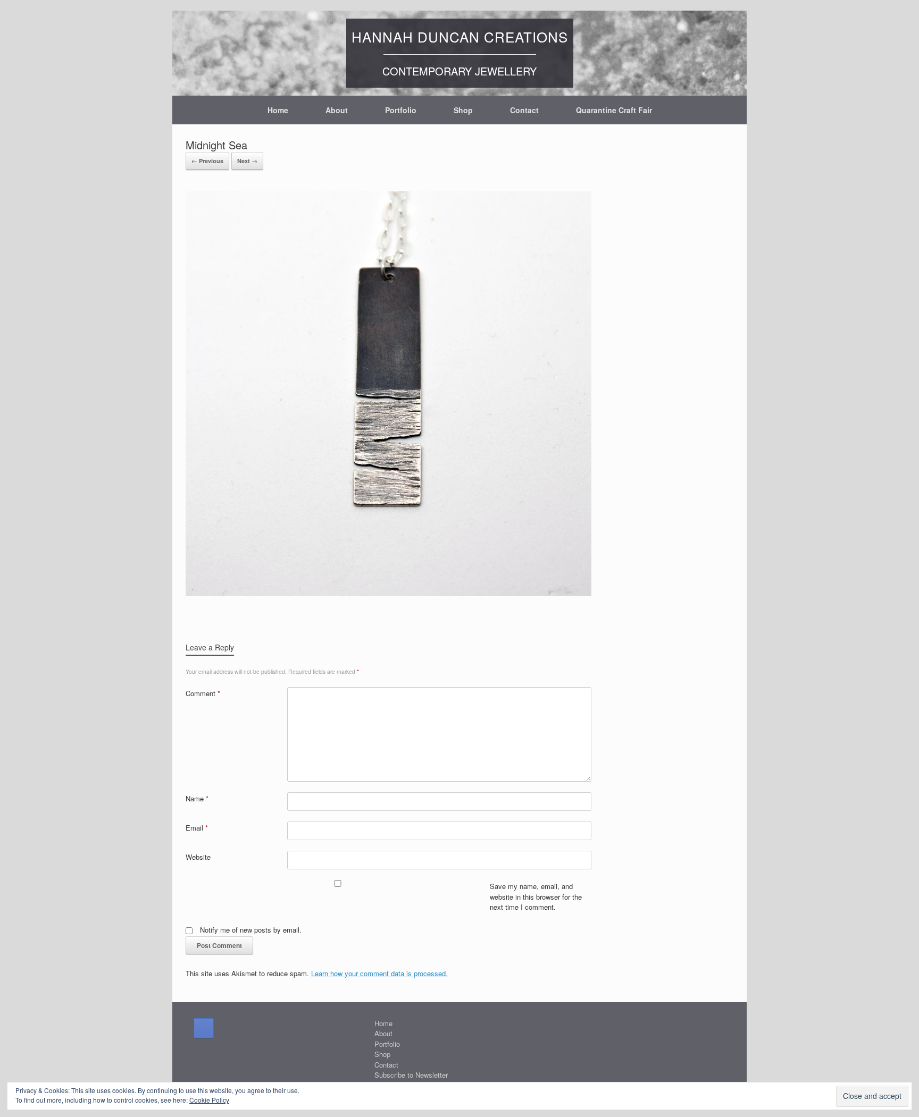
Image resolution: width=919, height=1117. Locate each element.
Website (198, 857)
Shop (463, 110)
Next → (247, 161)
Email (197, 828)
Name (197, 798)
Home (278, 110)
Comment (203, 693)
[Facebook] (204, 1028)
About (336, 110)
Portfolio (400, 110)
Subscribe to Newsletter (411, 1075)
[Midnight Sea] (388, 593)
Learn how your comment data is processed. (379, 973)
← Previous (207, 161)
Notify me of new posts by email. (251, 930)
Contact (524, 110)
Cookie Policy (209, 1099)
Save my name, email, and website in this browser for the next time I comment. (536, 896)
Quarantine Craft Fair (614, 110)
